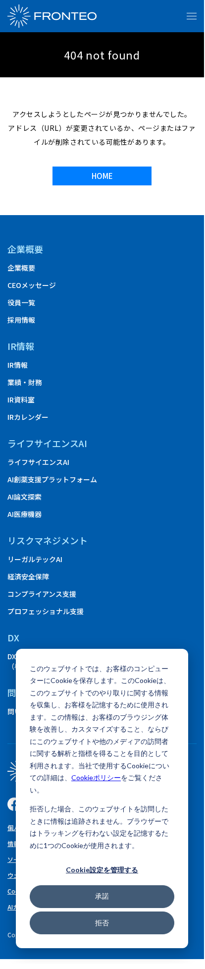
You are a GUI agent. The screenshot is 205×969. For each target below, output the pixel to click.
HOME (102, 176)
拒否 (102, 922)
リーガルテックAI (34, 559)
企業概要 (25, 248)
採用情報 (21, 320)
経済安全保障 (28, 576)
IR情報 (17, 365)
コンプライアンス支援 (41, 594)
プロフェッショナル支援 (45, 611)
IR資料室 (21, 399)
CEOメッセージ (31, 285)
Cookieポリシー (96, 777)
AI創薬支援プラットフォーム (52, 479)
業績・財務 (24, 382)
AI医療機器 (24, 514)
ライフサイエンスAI (38, 462)
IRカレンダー (28, 417)
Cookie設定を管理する (102, 869)
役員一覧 (21, 302)
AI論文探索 (24, 497)
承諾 (102, 896)
